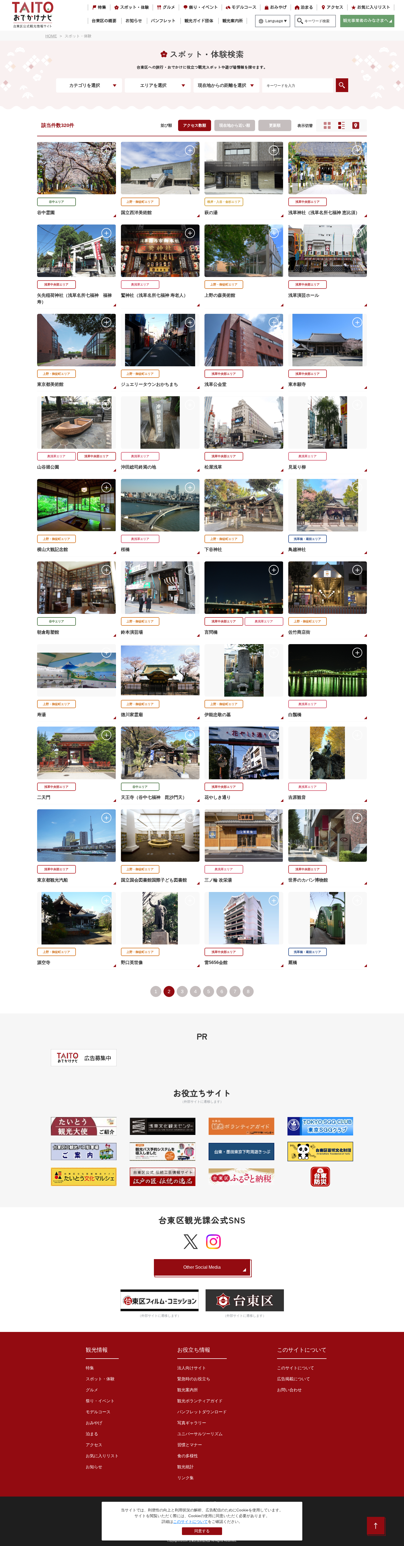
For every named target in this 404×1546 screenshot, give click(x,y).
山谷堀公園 (48, 467)
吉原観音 (297, 797)
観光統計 (185, 1466)
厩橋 (292, 962)
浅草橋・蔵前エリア (307, 539)
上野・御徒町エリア (140, 201)
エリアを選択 (153, 85)
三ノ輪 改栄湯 (218, 880)
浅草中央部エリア (307, 201)
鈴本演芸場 (132, 632)
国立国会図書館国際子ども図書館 (154, 880)
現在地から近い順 (234, 125)
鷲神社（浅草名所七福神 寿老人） (154, 295)
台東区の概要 (104, 21)
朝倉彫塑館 (48, 632)
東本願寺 (297, 384)
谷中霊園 (46, 212)
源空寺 (43, 962)
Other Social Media (202, 1267)
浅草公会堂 (215, 384)
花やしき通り (217, 797)
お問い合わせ (289, 1389)
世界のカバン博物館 (308, 880)
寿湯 (41, 714)
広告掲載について (293, 1378)
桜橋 (125, 549)
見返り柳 (297, 467)
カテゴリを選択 (84, 85)
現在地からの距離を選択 (222, 85)
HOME (51, 36)
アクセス (335, 7)
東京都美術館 (50, 384)
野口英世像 (132, 962)
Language (274, 21)
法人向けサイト (191, 1367)
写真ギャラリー (191, 1422)
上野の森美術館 (219, 295)
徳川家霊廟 (132, 714)
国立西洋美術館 (136, 212)
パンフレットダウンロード (202, 1411)
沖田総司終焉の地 (138, 467)
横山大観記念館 (52, 549)
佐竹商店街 (299, 632)
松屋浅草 (213, 467)
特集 (102, 7)
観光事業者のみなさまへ (365, 20)
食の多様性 (187, 1455)
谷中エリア (56, 201)
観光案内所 (232, 21)
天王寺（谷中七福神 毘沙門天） (154, 797)
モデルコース (244, 7)
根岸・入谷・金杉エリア (223, 201)
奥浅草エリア (140, 284)
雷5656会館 (216, 962)
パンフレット (163, 21)
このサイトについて (295, 1367)
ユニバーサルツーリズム (200, 1433)
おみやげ (278, 7)
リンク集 (185, 1477)
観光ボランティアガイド (200, 1400)
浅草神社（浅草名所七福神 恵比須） (324, 212)
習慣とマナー (189, 1444)
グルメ (169, 7)
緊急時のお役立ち (193, 1378)
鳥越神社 (297, 549)
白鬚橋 (294, 714)
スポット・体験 (134, 7)
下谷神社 (213, 549)
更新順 (275, 125)
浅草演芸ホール (303, 295)
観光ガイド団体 (198, 21)
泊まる (307, 7)
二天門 (43, 797)
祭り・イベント (203, 7)
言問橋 (211, 632)
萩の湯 (211, 212)
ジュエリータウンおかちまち (149, 384)
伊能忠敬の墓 (217, 714)
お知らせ (134, 21)
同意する (202, 1531)
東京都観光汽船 (52, 880)
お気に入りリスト (373, 7)
